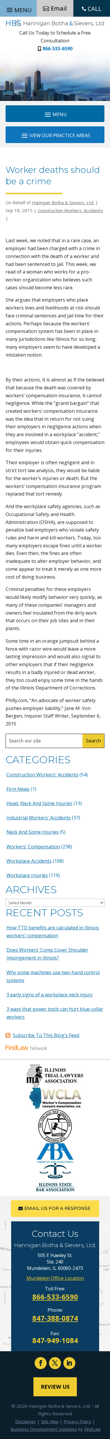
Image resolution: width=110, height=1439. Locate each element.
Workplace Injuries (27, 875)
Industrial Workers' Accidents (38, 817)
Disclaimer (25, 1421)
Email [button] (59, 8)
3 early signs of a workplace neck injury (49, 994)
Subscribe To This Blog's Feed (46, 1035)
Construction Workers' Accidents (70, 210)
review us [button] (55, 1386)
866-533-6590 (57, 48)
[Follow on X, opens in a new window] (55, 1363)
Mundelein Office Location (55, 1278)
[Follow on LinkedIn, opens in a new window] (69, 1363)
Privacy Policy (77, 1421)
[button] (55, 114)
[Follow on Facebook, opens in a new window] (41, 1363)
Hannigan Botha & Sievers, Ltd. (63, 202)
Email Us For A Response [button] (57, 1208)
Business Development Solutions (44, 1429)
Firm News (18, 789)
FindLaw (92, 1429)
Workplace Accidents (29, 861)
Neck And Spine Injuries (32, 832)
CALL (94, 9)
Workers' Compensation (33, 846)
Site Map (50, 1421)
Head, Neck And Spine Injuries (39, 803)
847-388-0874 (55, 1318)
